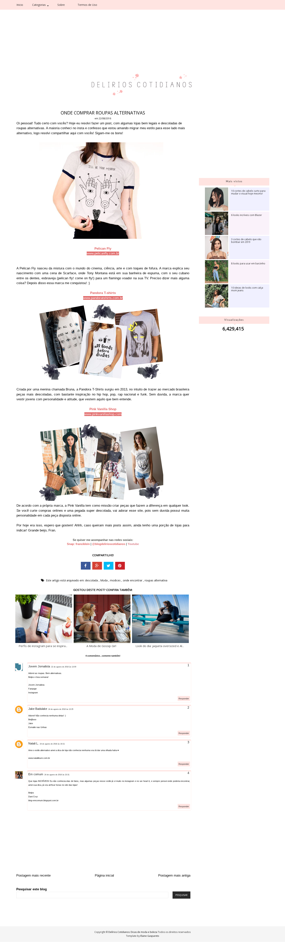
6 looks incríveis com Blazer (246, 215)
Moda (104, 580)
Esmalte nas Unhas (37, 727)
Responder (184, 698)
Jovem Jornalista (39, 666)
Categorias (39, 5)
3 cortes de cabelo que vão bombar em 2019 (246, 240)
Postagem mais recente (33, 875)
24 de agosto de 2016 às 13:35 (60, 709)
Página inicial (104, 875)
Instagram (33, 692)
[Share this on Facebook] (86, 566)
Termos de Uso (87, 5)
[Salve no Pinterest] (120, 566)
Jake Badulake (37, 708)
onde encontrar (133, 580)
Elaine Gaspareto (149, 936)
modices (115, 580)
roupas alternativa (156, 580)
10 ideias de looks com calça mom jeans (247, 289)
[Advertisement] (134, 29)
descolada (92, 580)
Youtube (133, 544)
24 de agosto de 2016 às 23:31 (56, 775)
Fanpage (32, 689)
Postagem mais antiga (174, 875)
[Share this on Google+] (97, 566)
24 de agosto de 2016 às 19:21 (52, 744)
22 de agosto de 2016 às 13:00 (63, 667)
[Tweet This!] (108, 566)
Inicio (19, 5)
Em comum (35, 774)
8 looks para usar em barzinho (248, 263)
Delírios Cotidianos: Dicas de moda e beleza (133, 932)
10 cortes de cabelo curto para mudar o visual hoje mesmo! (248, 192)
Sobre (61, 5)
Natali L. (33, 743)
